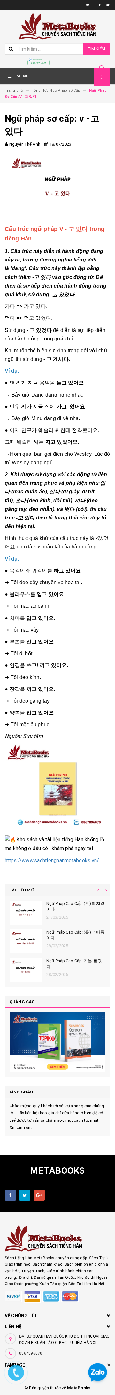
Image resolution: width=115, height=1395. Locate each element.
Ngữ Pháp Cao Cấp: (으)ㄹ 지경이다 (75, 906)
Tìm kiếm (96, 48)
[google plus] (39, 1195)
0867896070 (30, 1353)
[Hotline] (38, 61)
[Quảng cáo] (57, 1042)
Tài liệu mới (22, 890)
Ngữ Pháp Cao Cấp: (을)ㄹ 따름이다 (75, 935)
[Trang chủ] (57, 26)
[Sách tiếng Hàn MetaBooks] (57, 1238)
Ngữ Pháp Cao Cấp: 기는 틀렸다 (74, 963)
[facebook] (10, 1195)
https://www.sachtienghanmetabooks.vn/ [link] (52, 860)
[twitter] (24, 1195)
